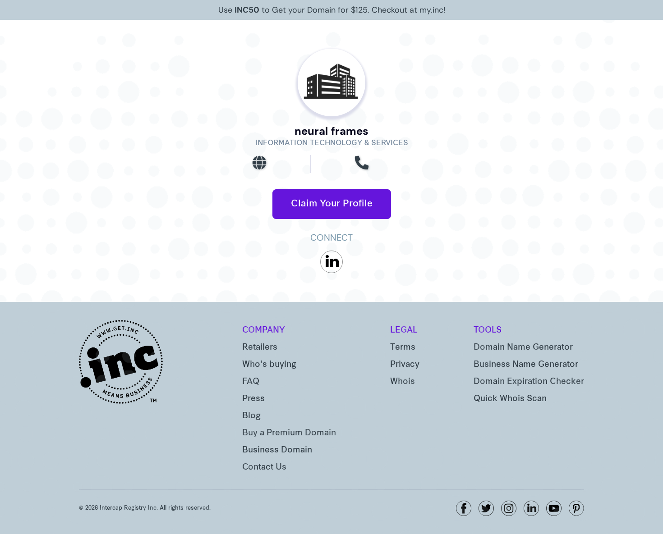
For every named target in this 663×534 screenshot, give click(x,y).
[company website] (259, 164)
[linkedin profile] (331, 262)
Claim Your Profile (332, 204)
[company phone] (362, 164)
